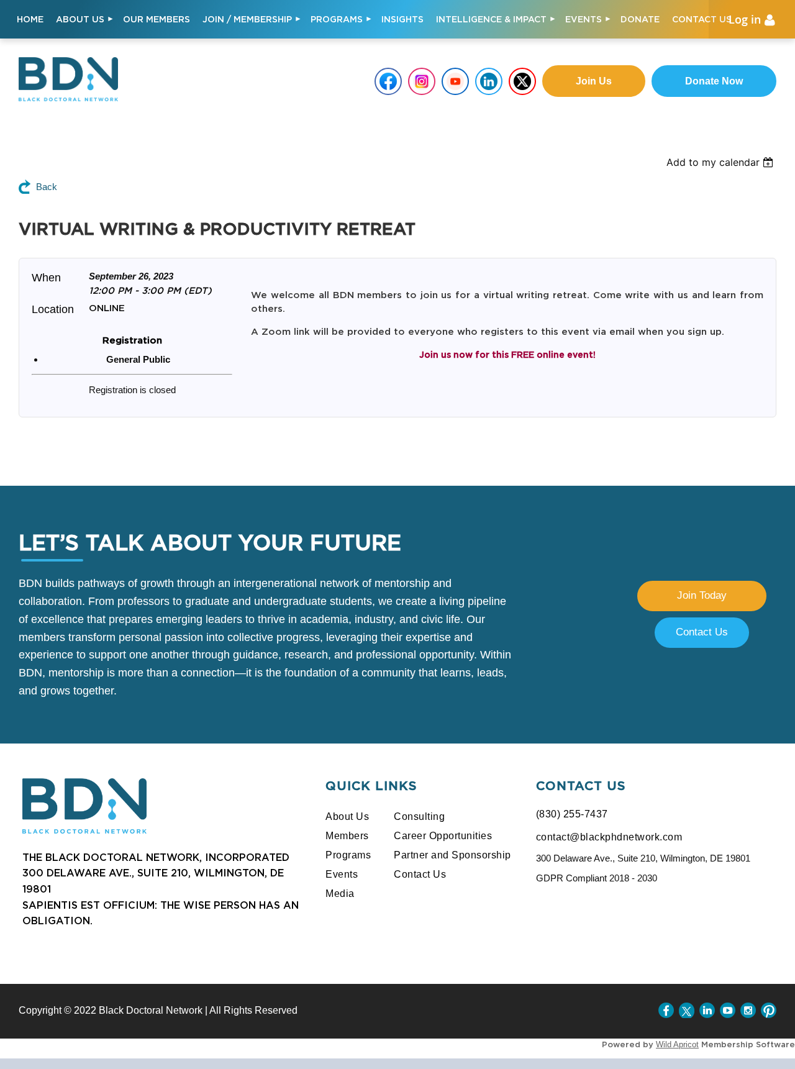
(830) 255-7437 (572, 814)
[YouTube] (727, 1010)
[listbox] (730, 162)
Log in (745, 19)
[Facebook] (666, 1010)
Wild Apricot (677, 1044)
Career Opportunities (443, 835)
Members (347, 835)
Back (46, 186)
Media (340, 893)
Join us (594, 81)
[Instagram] (748, 1010)
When (46, 277)
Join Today (702, 595)
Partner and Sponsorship (452, 855)
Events (341, 874)
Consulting (419, 816)
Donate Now (714, 81)
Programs (348, 855)
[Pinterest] (768, 1010)
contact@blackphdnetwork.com (609, 837)
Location (53, 309)
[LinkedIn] (707, 1010)
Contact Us (702, 632)
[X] (686, 1010)
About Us (347, 816)
